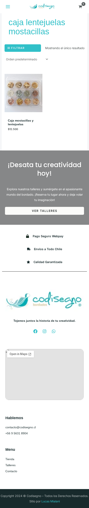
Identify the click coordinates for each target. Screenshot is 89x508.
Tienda (9, 459)
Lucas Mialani (50, 501)
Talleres (10, 465)
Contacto (11, 471)
